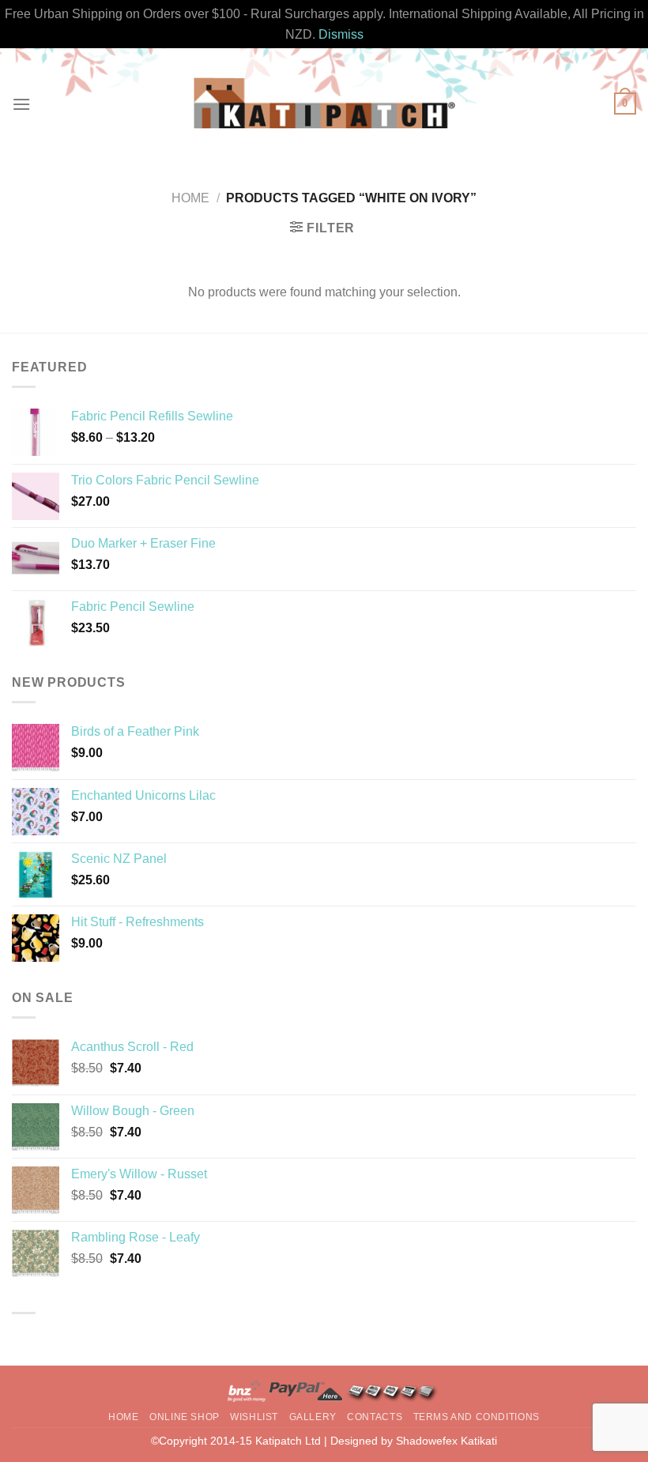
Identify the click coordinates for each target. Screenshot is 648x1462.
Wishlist (254, 1416)
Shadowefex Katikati (446, 1440)
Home (190, 198)
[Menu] (21, 104)
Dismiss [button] (341, 34)
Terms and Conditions (476, 1416)
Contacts (374, 1416)
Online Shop (184, 1416)
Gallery (313, 1416)
